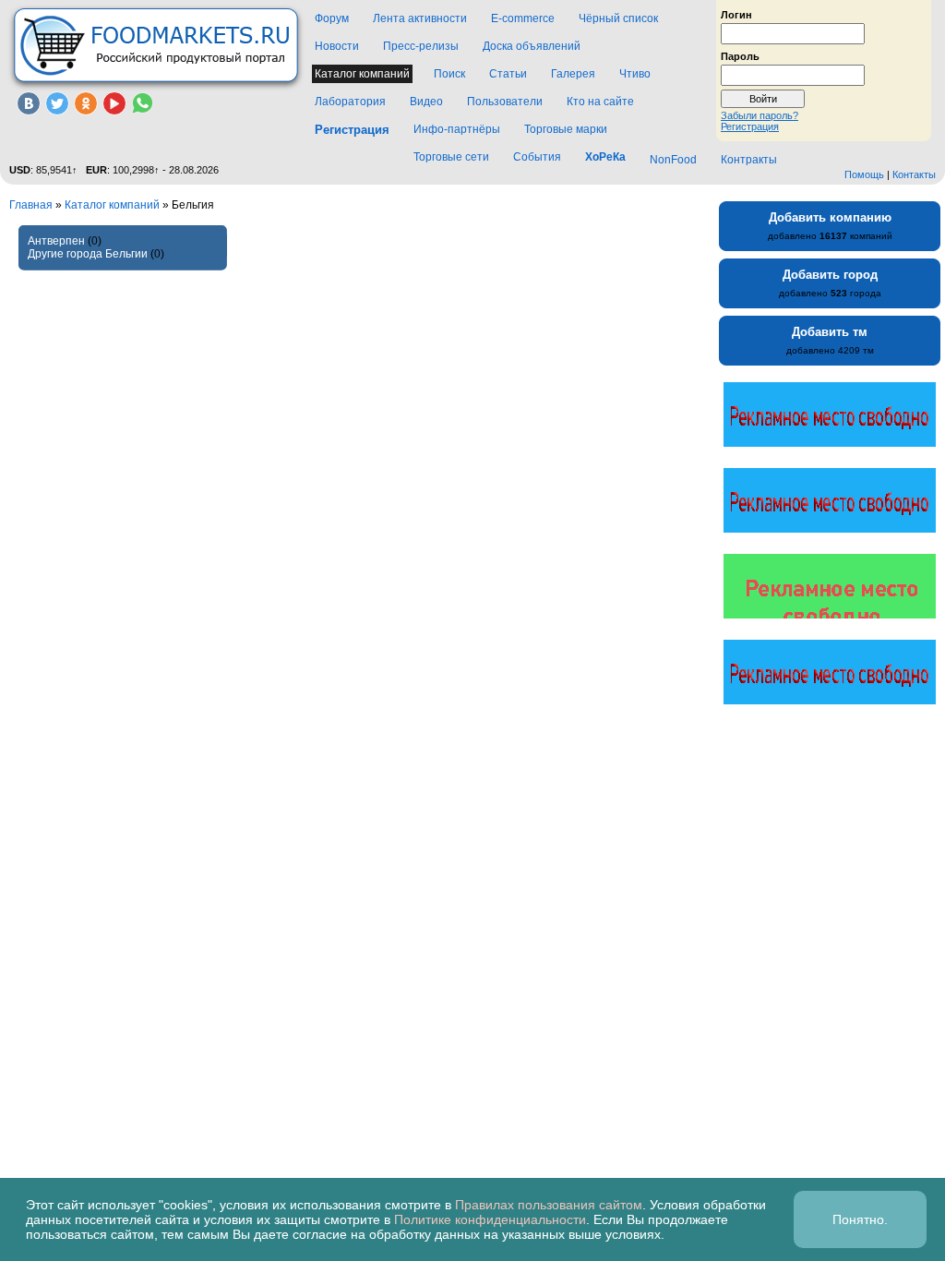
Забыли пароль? (759, 115)
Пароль (740, 55)
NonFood (673, 159)
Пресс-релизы (421, 46)
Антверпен (56, 240)
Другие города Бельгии (88, 253)
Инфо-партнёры (456, 129)
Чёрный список (618, 18)
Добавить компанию (830, 217)
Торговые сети (451, 156)
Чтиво (635, 73)
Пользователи (505, 101)
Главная (31, 204)
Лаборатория (350, 101)
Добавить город (830, 275)
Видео (426, 101)
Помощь (864, 174)
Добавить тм (829, 332)
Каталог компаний (362, 73)
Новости (337, 46)
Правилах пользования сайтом (548, 1204)
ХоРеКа (605, 156)
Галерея (573, 73)
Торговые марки (565, 129)
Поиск (449, 73)
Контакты (914, 174)
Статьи (508, 73)
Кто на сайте (600, 101)
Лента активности (420, 18)
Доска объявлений (531, 46)
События (537, 156)
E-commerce (523, 18)
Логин (736, 13)
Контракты (749, 159)
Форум (332, 18)
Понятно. (860, 1219)
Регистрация (750, 126)
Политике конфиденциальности (490, 1219)
